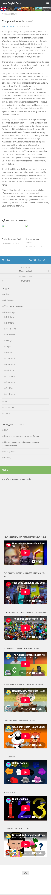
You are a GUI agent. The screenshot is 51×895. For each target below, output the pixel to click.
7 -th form (10, 358)
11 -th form (11, 329)
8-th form (10, 317)
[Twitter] (34, 260)
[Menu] (47, 3)
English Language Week (11, 239)
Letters (9, 352)
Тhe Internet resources (13, 306)
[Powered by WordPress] (17, 880)
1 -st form (10, 376)
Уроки (7, 413)
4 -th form (10, 394)
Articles (6, 14)
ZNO (6, 401)
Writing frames (10, 451)
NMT (6, 430)
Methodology (9, 312)
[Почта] (43, 260)
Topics (9, 346)
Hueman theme (38, 880)
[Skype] (39, 260)
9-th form (10, 323)
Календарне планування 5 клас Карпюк (21, 436)
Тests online (9, 407)
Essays (14, 14)
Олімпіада (8, 300)
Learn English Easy (11, 3)
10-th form (10, 335)
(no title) (7, 457)
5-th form (10, 370)
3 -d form (10, 388)
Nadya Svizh (9, 27)
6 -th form (10, 364)
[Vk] (30, 260)
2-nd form (10, 382)
